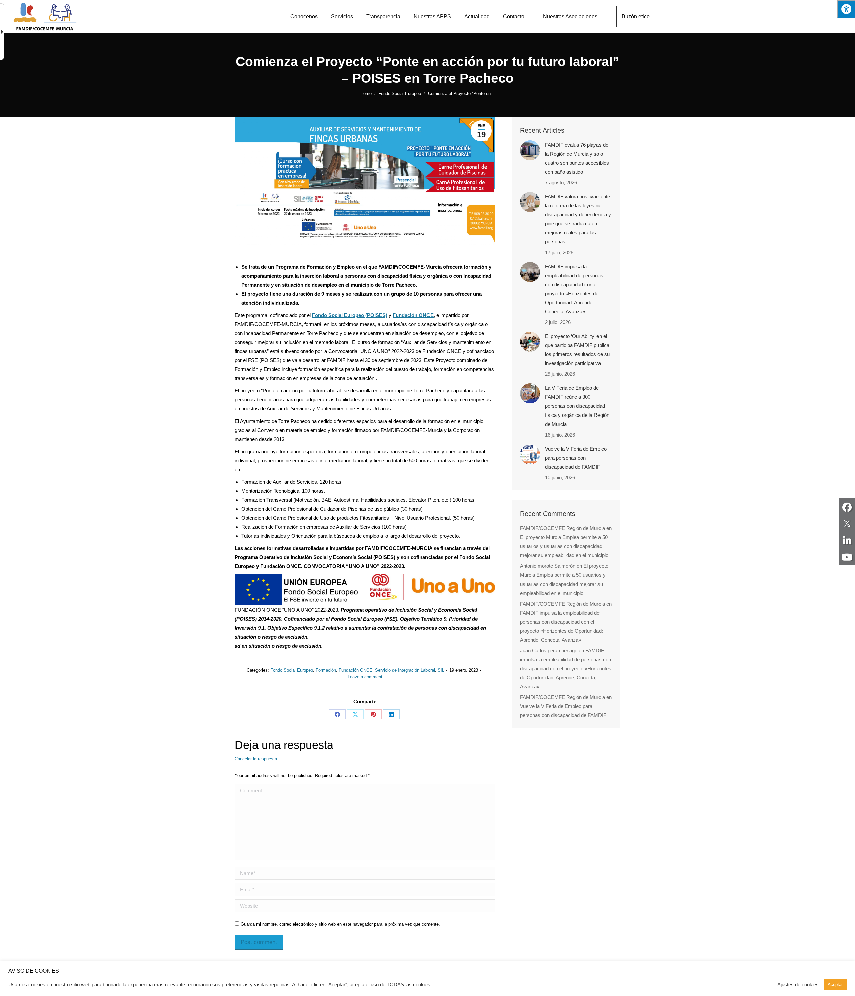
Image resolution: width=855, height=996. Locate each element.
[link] (304, 16)
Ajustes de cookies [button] (798, 984)
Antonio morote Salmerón (547, 566)
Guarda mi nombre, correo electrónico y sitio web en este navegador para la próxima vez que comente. (340, 924)
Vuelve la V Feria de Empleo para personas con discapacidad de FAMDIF (576, 458)
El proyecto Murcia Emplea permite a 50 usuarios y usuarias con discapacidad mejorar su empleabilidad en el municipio (564, 546)
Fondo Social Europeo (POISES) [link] (349, 315)
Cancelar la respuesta (256, 758)
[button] (846, 9)
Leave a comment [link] (365, 676)
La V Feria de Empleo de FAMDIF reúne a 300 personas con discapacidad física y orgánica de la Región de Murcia (577, 406)
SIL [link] (441, 670)
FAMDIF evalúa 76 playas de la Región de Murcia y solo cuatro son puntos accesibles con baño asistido (577, 158)
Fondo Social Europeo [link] (291, 670)
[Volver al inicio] (45, 17)
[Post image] (530, 150)
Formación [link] (326, 670)
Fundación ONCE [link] (413, 315)
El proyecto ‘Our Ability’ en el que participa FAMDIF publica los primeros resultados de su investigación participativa (577, 349)
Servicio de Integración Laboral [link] (405, 670)
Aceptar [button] (835, 984)
